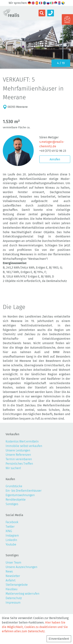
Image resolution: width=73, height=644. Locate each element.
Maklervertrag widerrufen (22, 593)
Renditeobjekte (16, 499)
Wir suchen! (13, 468)
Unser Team (13, 562)
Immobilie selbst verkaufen (24, 446)
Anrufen (55, 159)
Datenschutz (14, 598)
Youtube (11, 544)
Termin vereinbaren (19, 459)
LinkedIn (11, 540)
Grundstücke (14, 486)
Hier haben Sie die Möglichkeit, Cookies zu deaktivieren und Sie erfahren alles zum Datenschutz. (35, 627)
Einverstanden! (59, 638)
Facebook (12, 522)
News (9, 571)
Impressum (13, 602)
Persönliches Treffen (19, 463)
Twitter (10, 526)
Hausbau (11, 589)
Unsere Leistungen (18, 450)
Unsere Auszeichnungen (21, 567)
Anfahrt (10, 580)
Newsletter (13, 576)
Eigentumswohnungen (20, 495)
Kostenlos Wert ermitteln (22, 441)
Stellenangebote (17, 584)
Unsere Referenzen (18, 454)
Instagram (12, 535)
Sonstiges (12, 504)
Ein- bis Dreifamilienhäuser (24, 490)
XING (9, 531)
